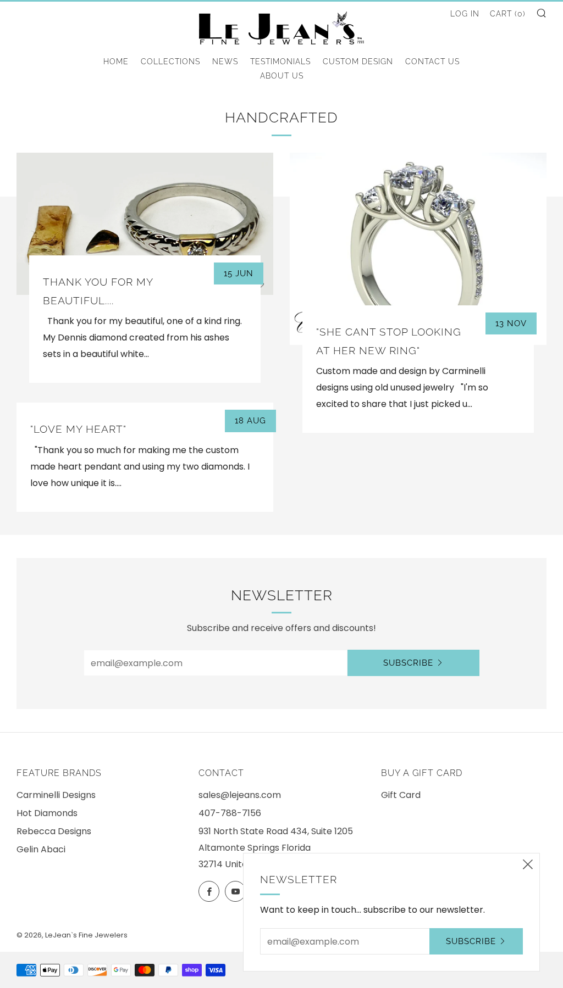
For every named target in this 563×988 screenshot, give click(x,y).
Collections (170, 61)
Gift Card (401, 795)
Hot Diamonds (47, 813)
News (225, 61)
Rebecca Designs (53, 831)
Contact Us (432, 61)
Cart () (508, 13)
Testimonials (280, 61)
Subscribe (408, 663)
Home (116, 61)
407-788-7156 (229, 813)
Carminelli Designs (56, 795)
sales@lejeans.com (239, 795)
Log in (464, 13)
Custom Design (358, 61)
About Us (281, 75)
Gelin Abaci (40, 849)
